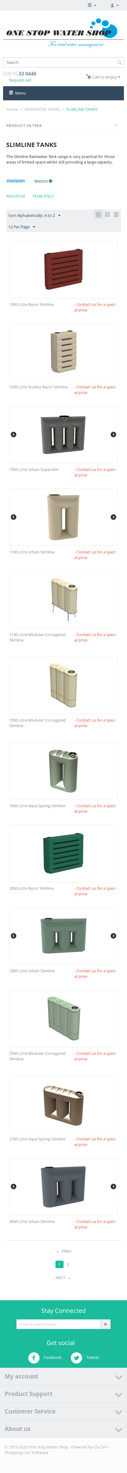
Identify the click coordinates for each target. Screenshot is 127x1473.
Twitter (92, 1357)
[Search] (119, 63)
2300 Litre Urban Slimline (32, 971)
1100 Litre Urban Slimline (32, 552)
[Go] (105, 1324)
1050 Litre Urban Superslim (34, 469)
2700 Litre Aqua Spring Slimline (37, 1139)
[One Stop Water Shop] (63, 33)
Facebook (52, 1357)
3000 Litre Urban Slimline (32, 1221)
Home (12, 109)
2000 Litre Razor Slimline (31, 888)
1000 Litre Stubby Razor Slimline (38, 387)
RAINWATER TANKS (42, 109)
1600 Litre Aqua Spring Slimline (37, 805)
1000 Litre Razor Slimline (31, 304)
